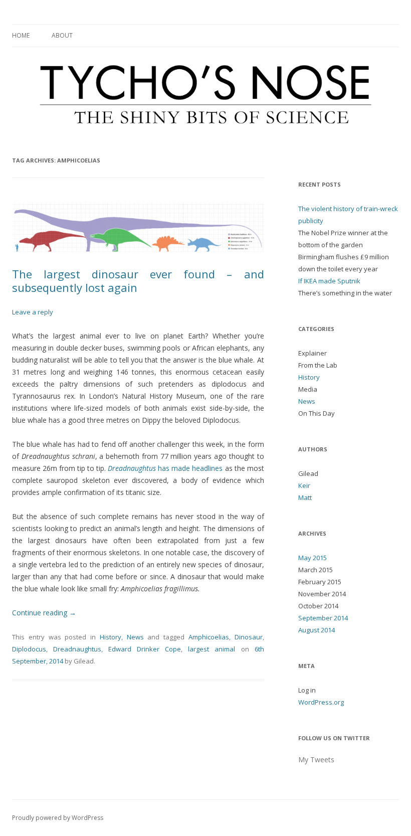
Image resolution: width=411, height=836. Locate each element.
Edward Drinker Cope (144, 648)
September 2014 (323, 617)
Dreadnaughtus (77, 648)
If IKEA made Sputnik (329, 280)
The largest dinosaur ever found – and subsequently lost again (138, 280)
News (135, 636)
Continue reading (44, 612)
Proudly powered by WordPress (57, 817)
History (110, 636)
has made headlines (165, 468)
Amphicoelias (208, 636)
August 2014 (316, 629)
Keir (304, 485)
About (62, 35)
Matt (305, 497)
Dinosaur (249, 636)
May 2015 (312, 557)
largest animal (211, 648)
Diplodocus (29, 648)
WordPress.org (321, 702)
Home (21, 35)
